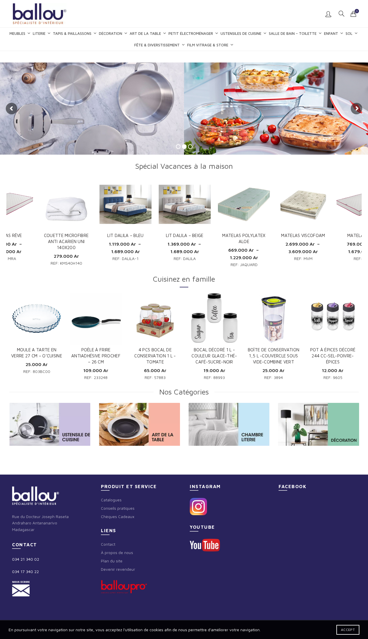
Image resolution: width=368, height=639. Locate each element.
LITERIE (39, 33)
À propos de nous (117, 552)
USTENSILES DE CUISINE (241, 33)
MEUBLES (17, 33)
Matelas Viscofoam (244, 235)
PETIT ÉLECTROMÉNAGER (190, 33)
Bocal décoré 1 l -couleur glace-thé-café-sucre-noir (214, 355)
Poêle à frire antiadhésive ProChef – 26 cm (95, 355)
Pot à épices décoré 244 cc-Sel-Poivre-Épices (333, 355)
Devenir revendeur (118, 569)
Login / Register (329, 14)
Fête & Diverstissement (157, 45)
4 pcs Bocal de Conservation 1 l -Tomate (155, 355)
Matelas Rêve (303, 235)
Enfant (331, 33)
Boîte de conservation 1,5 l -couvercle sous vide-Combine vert (273, 355)
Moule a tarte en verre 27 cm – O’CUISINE (36, 352)
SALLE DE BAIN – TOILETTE (293, 33)
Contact (108, 544)
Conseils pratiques (118, 508)
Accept (348, 629)
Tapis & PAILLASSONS (72, 33)
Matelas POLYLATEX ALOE (184, 238)
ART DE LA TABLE (145, 33)
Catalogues (111, 499)
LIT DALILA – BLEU (66, 235)
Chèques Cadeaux (117, 516)
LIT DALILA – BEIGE (125, 235)
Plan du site (111, 560)
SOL (349, 33)
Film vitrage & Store (207, 45)
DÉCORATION (110, 33)
